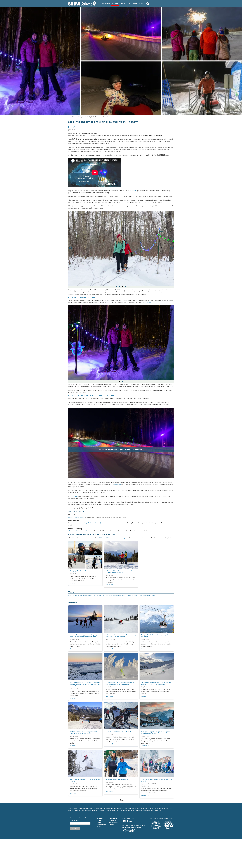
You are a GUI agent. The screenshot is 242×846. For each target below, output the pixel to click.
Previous (70, 248)
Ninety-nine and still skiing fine (117, 779)
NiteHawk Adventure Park (122, 595)
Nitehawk (133, 190)
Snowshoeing (99, 595)
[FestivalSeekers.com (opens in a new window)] (156, 824)
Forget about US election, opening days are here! (155, 635)
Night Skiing (72, 595)
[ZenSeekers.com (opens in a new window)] (168, 824)
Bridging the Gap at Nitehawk (81, 571)
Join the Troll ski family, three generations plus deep (156, 780)
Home (69, 117)
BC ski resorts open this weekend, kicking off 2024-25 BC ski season (121, 635)
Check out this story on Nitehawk (79, 531)
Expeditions (138, 3)
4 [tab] (125, 287)
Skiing (80, 595)
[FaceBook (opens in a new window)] (127, 821)
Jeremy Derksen (74, 127)
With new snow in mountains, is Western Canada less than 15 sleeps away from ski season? (85, 684)
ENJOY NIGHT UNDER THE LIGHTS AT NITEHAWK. (122, 449)
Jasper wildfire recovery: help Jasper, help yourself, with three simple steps (156, 683)
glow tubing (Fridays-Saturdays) (90, 523)
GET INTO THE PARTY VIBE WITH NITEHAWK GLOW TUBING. (92, 396)
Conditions (105, 3)
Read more (73, 583)
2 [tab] (120, 287)
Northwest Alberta (149, 595)
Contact (99, 822)
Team (99, 820)
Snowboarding (88, 595)
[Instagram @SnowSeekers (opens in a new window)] (124, 821)
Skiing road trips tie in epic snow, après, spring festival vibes (155, 732)
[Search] (147, 3)
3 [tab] (122, 287)
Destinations (125, 3)
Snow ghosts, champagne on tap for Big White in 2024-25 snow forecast (120, 683)
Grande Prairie (137, 595)
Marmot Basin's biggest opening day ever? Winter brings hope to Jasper (83, 635)
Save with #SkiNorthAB (76, 517)
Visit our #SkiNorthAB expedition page (112, 538)
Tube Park (108, 595)
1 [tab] (117, 287)
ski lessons (120, 523)
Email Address (75, 820)
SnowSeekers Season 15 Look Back (118, 732)
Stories (115, 3)
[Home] (83, 3)
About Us (100, 818)
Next (172, 248)
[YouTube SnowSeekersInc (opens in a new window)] (131, 821)
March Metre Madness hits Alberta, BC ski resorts (85, 780)
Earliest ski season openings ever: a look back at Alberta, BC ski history (84, 732)
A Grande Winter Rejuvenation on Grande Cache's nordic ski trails (121, 571)
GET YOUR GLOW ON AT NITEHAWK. (82, 297)
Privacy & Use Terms (101, 826)
